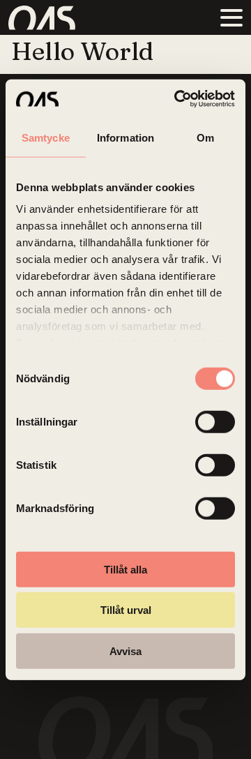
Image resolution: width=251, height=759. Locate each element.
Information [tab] (125, 137)
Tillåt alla (125, 569)
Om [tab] (205, 137)
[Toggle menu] (231, 17)
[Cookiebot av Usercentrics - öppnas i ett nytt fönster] (177, 99)
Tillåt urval (125, 610)
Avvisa (125, 650)
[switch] (215, 421)
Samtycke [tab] (46, 137)
